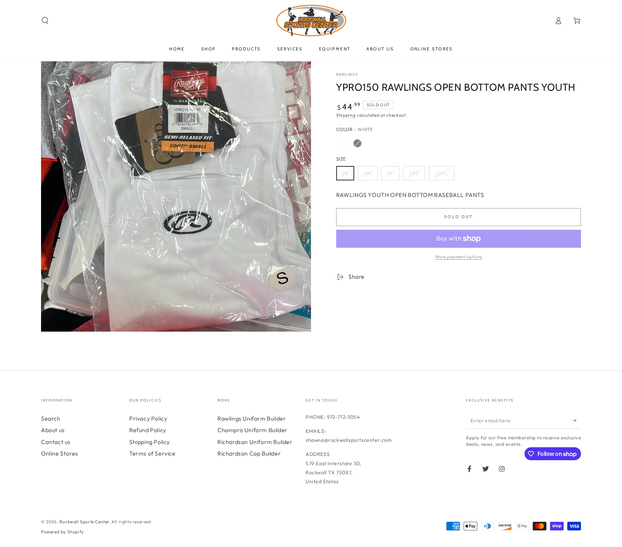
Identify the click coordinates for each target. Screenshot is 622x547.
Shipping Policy (149, 441)
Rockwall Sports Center (84, 521)
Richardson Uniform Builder (255, 441)
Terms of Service (152, 453)
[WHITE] (342, 143)
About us (53, 430)
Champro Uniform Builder (252, 430)
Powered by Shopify (62, 531)
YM (368, 173)
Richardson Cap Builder (249, 453)
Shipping (346, 115)
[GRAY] (357, 143)
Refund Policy (147, 430)
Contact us (56, 441)
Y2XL (441, 173)
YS (345, 173)
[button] (45, 20)
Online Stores (59, 453)
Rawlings (347, 74)
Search (50, 418)
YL (390, 173)
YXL (414, 173)
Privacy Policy (148, 418)
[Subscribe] (577, 421)
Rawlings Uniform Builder (251, 418)
